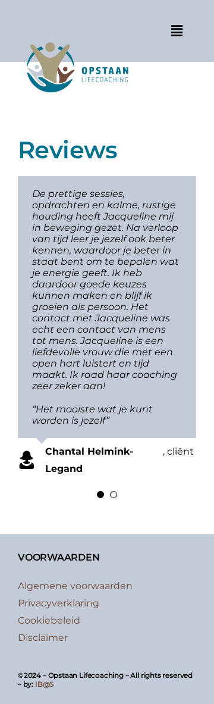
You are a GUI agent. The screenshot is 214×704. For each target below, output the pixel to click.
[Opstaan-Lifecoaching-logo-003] (77, 37)
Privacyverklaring (58, 603)
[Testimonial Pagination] (100, 494)
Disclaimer (43, 637)
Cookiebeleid (49, 620)
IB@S (44, 684)
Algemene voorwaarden (75, 586)
